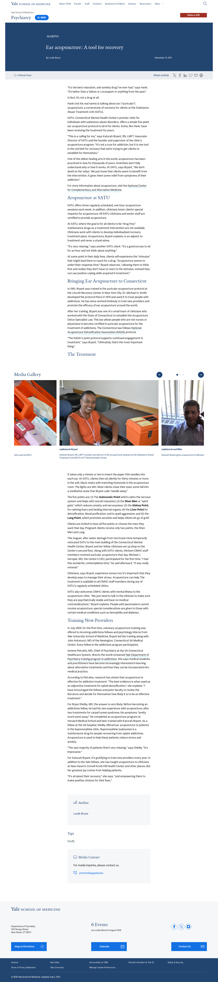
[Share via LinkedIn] (185, 75)
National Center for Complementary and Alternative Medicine (107, 188)
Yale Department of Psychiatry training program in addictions (108, 657)
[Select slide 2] (180, 375)
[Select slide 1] (177, 375)
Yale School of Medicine (22, 12)
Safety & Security (175, 962)
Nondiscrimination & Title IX (141, 962)
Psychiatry (21, 17)
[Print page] (201, 75)
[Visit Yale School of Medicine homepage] (35, 909)
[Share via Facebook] (180, 75)
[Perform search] (205, 4)
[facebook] (174, 927)
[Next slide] (201, 375)
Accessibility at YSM (98, 962)
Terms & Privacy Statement (23, 967)
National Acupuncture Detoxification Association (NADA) (104, 330)
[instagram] (188, 927)
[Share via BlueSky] (190, 75)
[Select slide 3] (183, 375)
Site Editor (55, 962)
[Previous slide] (159, 375)
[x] (181, 927)
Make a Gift (193, 15)
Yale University (57, 967)
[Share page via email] (196, 75)
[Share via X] (174, 75)
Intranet (14, 962)
